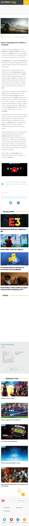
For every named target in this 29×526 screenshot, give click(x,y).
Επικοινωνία (19, 507)
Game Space (15, 369)
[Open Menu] (26, 2)
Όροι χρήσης (7, 511)
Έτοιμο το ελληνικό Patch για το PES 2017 (11, 420)
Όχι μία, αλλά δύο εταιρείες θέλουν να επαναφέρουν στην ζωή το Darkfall (14, 485)
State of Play (4, 198)
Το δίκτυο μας (21, 500)
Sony (24, 196)
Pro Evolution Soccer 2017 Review (9, 441)
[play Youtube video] (14, 170)
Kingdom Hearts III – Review (7, 398)
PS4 (14, 196)
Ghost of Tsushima (8, 196)
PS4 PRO (18, 196)
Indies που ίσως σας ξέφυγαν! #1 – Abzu (10, 463)
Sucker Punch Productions (21, 198)
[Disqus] (14, 319)
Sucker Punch (11, 198)
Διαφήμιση (6, 507)
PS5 (22, 196)
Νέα (7, 192)
